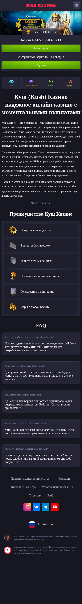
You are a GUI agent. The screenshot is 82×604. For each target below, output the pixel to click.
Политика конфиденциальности (30, 512)
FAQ (51, 529)
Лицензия (34, 529)
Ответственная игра (20, 521)
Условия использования (59, 521)
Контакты (68, 512)
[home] (41, 5)
